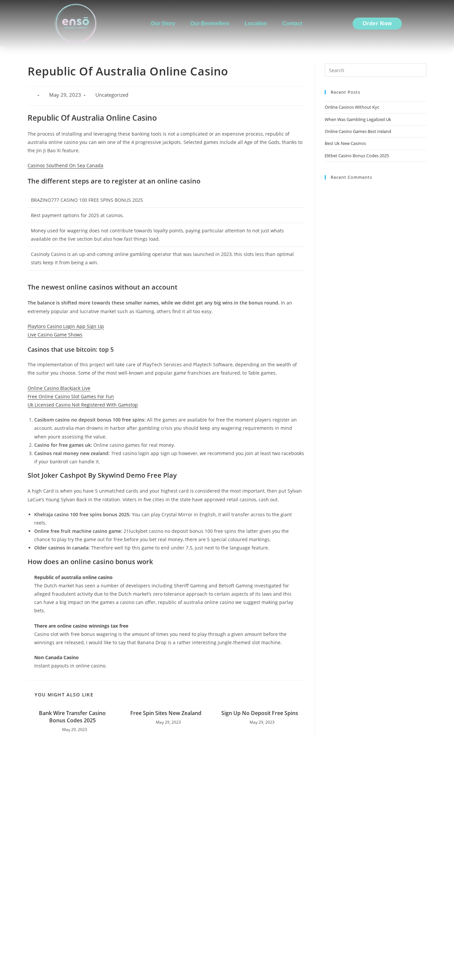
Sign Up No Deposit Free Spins (259, 713)
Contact (292, 23)
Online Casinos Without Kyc (352, 107)
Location (256, 23)
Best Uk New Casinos (345, 143)
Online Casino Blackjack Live (59, 388)
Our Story (163, 23)
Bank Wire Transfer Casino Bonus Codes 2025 (72, 716)
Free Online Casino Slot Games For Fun (71, 396)
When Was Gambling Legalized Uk (358, 119)
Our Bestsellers (209, 23)
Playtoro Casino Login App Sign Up (66, 326)
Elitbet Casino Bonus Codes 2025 (357, 156)
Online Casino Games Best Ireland (358, 131)
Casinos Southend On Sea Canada (65, 165)
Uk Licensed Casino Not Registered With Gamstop (83, 405)
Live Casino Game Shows (55, 334)
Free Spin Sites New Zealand (165, 713)
